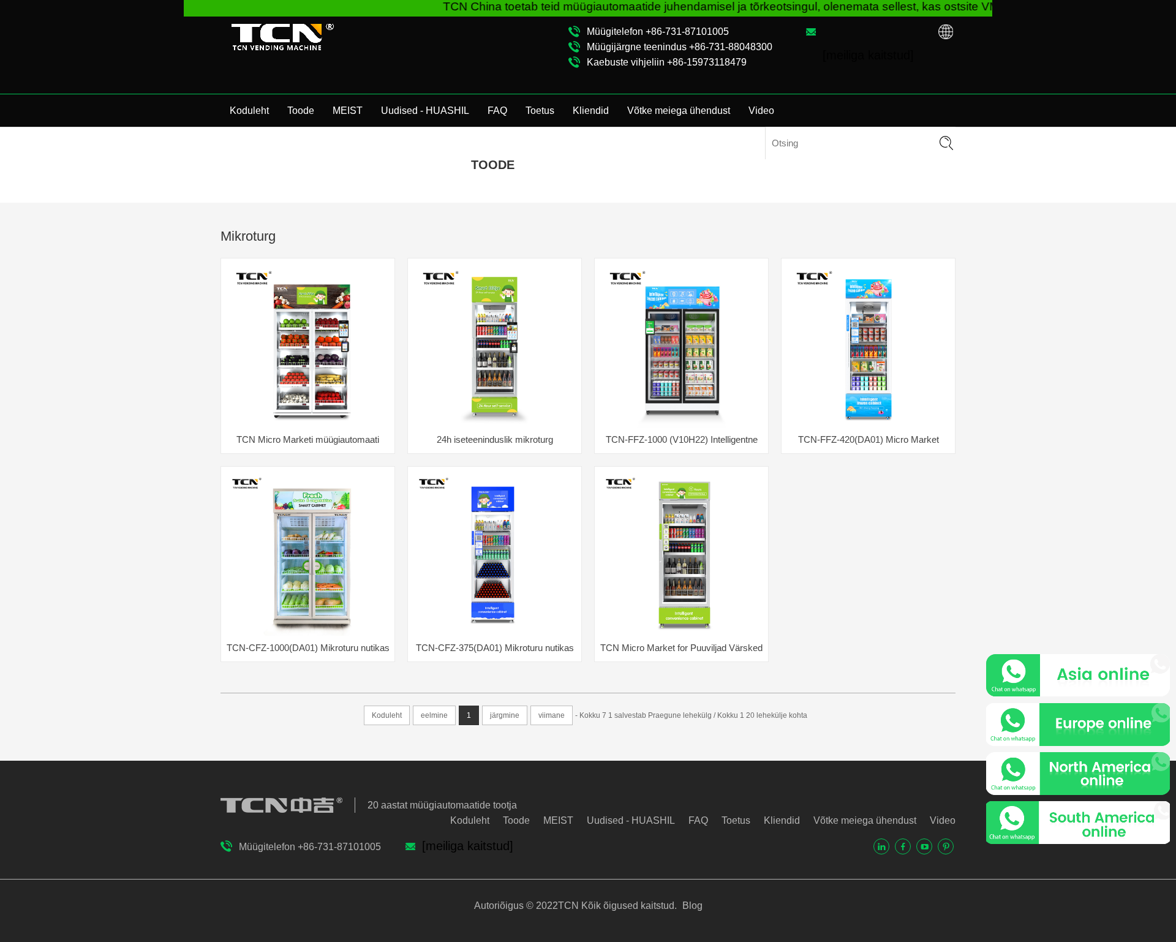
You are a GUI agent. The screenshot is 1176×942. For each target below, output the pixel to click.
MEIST (348, 110)
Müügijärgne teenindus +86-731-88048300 (679, 47)
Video (761, 110)
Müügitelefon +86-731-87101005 (658, 31)
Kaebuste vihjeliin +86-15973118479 (667, 62)
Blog (691, 905)
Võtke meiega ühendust (678, 110)
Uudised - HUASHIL (425, 110)
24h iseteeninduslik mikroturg (495, 439)
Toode (300, 110)
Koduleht (249, 110)
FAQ (497, 110)
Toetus (540, 110)
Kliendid (591, 110)
